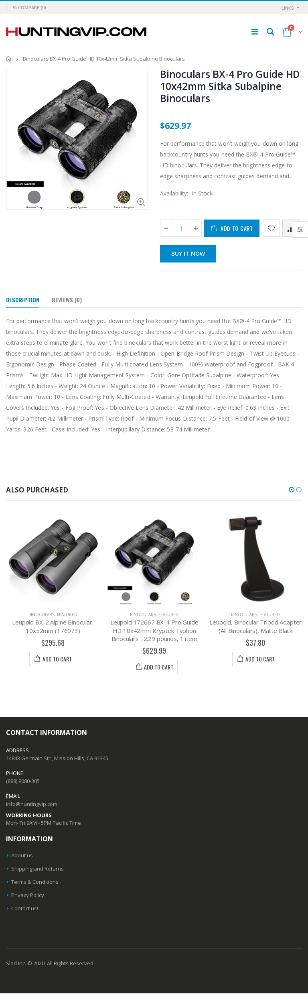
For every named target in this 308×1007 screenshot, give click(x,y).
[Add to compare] (291, 228)
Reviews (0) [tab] (67, 299)
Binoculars (41, 614)
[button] (291, 489)
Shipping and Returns (37, 868)
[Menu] (254, 31)
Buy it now (188, 253)
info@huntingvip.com (31, 804)
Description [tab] (22, 299)
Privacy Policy (27, 895)
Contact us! (24, 908)
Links (288, 8)
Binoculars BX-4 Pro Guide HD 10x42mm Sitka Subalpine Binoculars (230, 86)
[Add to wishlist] (271, 228)
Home (9, 58)
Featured (67, 614)
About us (22, 855)
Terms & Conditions (35, 881)
